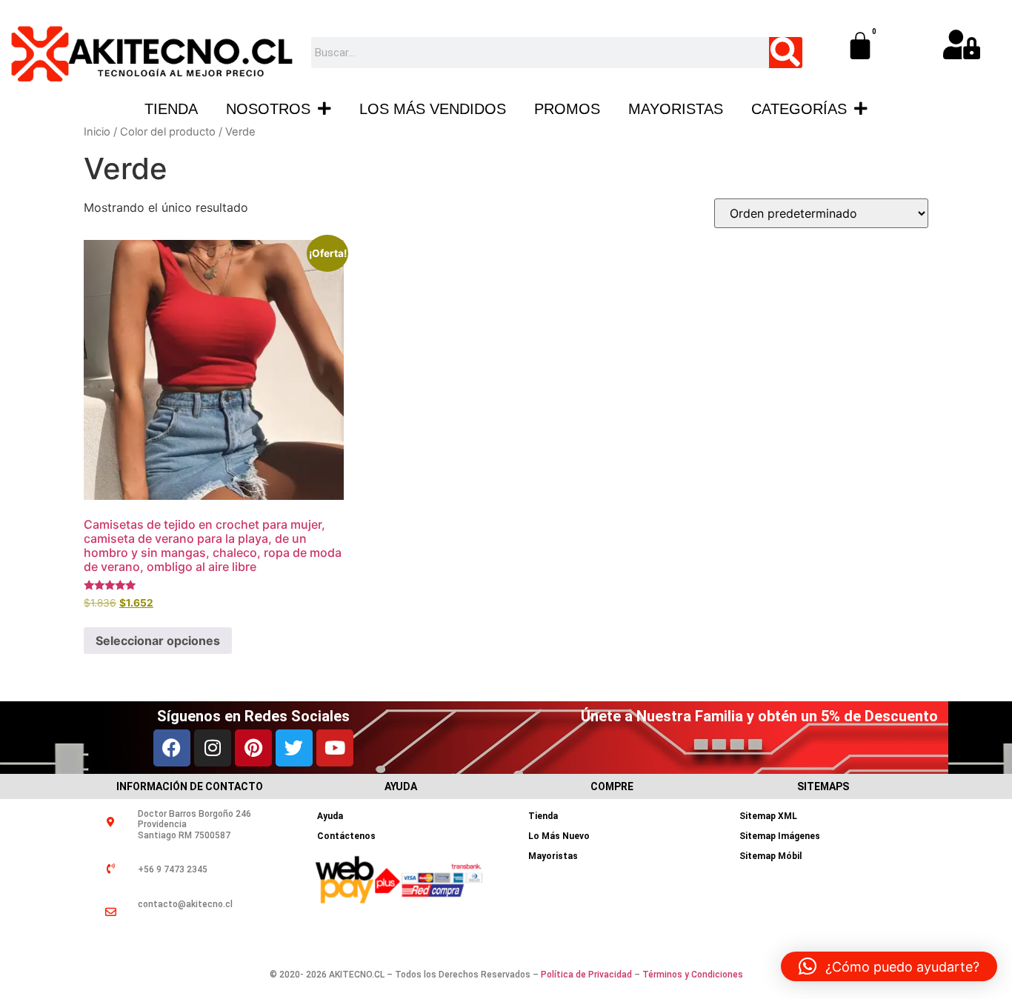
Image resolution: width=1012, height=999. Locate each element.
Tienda (171, 108)
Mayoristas (675, 108)
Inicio (97, 131)
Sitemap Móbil (770, 856)
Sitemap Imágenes (779, 836)
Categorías (799, 108)
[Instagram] (212, 747)
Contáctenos (346, 836)
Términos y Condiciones (692, 974)
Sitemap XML (768, 816)
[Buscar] (785, 52)
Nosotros (268, 108)
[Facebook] (171, 747)
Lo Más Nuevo (559, 836)
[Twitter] (294, 747)
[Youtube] (334, 747)
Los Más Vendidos (432, 108)
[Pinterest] (253, 747)
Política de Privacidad (586, 974)
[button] (889, 966)
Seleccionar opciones (158, 640)
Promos (567, 108)
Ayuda (330, 816)
